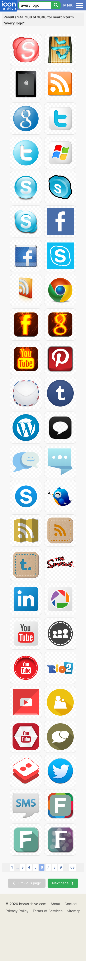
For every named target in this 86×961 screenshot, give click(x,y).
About (55, 904)
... (17, 867)
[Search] (56, 5)
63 (72, 867)
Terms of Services (48, 911)
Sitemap (73, 911)
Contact (70, 904)
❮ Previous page (27, 883)
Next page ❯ (63, 883)
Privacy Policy (17, 911)
